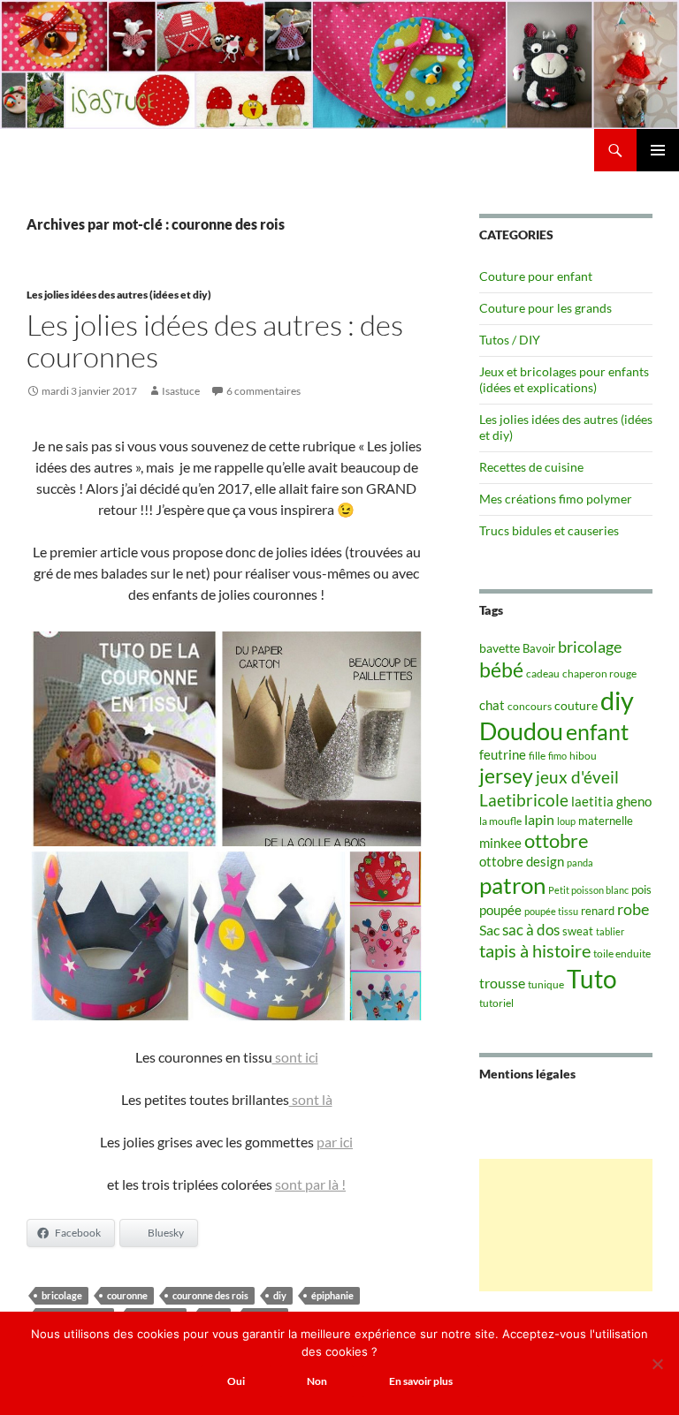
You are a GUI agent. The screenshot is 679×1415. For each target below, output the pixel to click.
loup (566, 821)
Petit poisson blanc (588, 890)
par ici (335, 1141)
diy (279, 1295)
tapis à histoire (535, 950)
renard (597, 911)
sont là (310, 1099)
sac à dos (531, 929)
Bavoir (539, 648)
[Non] (657, 1364)
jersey (506, 775)
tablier (610, 931)
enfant (597, 731)
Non (317, 1381)
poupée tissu (551, 911)
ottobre (556, 840)
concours (529, 706)
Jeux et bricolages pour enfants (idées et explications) (564, 379)
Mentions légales (527, 1073)
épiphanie (332, 1295)
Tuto (592, 979)
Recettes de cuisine (531, 466)
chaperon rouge (599, 673)
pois (641, 889)
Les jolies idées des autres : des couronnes (215, 340)
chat (492, 705)
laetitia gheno (611, 801)
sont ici (295, 1056)
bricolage (62, 1295)
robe (633, 909)
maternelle (605, 820)
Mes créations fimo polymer (555, 498)
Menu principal (658, 150)
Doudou (521, 731)
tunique (546, 984)
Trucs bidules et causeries (549, 530)
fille (537, 755)
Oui (236, 1381)
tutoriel (496, 1003)
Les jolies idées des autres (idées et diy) (119, 294)
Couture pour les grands (545, 307)
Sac (489, 929)
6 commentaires (263, 390)
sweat (577, 931)
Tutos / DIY (509, 339)
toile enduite (622, 953)
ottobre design (521, 861)
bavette (499, 647)
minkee (500, 843)
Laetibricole (523, 800)
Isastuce (181, 390)
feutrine (502, 754)
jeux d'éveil (577, 777)
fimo (557, 755)
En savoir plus (421, 1381)
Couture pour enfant (535, 276)
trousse (502, 982)
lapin (539, 819)
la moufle (500, 821)
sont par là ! (310, 1184)
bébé (501, 669)
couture (576, 705)
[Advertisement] (565, 1225)
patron (512, 885)
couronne (127, 1295)
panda (580, 862)
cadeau (543, 673)
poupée (500, 910)
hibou (583, 755)
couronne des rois (210, 1295)
